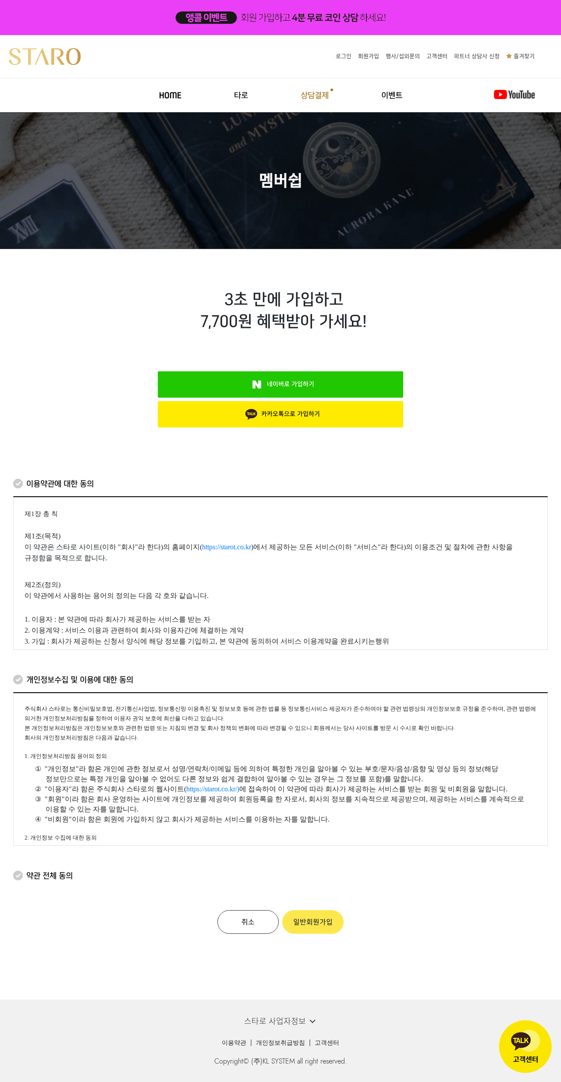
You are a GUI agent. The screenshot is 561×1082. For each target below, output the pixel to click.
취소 (248, 922)
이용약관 (234, 1043)
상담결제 (315, 95)
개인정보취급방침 (280, 1043)
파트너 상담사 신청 (477, 56)
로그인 (344, 56)
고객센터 (436, 56)
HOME (170, 95)
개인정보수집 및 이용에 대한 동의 (79, 680)
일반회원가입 (313, 922)
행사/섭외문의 (403, 56)
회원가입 (368, 56)
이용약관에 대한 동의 (60, 484)
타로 (241, 95)
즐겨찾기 (523, 56)
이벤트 (391, 95)
